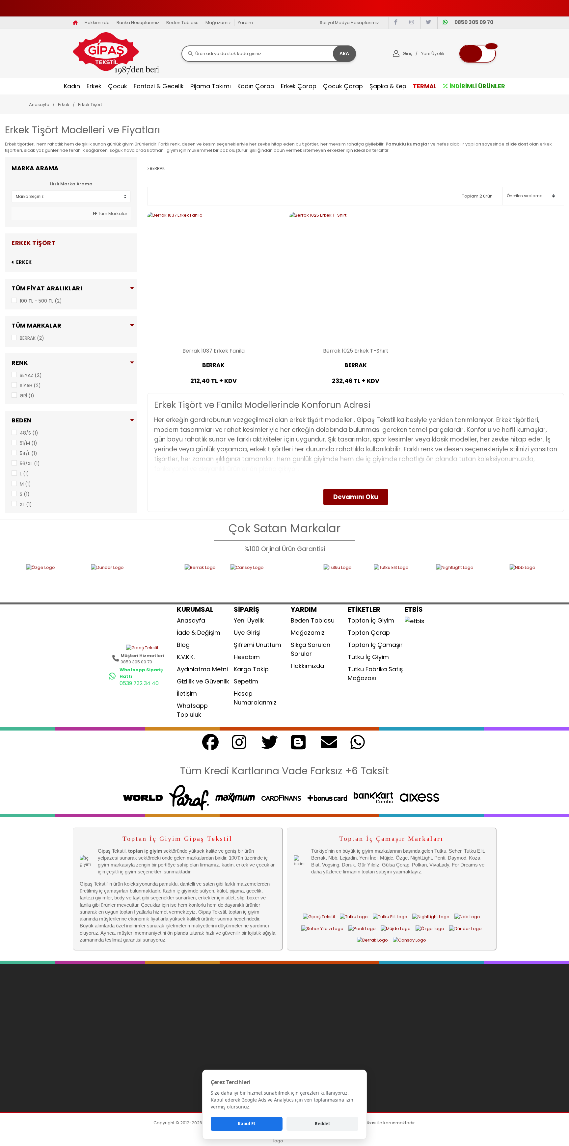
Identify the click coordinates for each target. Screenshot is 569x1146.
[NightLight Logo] (424, 579)
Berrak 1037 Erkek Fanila (213, 351)
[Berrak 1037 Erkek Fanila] (213, 278)
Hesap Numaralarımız (255, 697)
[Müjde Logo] (396, 928)
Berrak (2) (32, 338)
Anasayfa (191, 620)
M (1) (25, 484)
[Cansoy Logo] (228, 579)
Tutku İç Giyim (368, 657)
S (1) (25, 494)
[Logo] (116, 53)
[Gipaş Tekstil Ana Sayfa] (319, 917)
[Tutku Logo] (299, 579)
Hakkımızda (97, 22)
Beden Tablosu (182, 22)
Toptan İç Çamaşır (375, 645)
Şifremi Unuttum (257, 645)
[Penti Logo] (362, 928)
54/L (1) (28, 453)
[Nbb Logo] (501, 579)
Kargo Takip (251, 669)
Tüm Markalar (112, 213)
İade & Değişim (198, 632)
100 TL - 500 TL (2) (41, 301)
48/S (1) (29, 433)
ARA (344, 53)
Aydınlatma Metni (202, 669)
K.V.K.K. (186, 657)
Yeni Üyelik (249, 620)
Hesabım (247, 657)
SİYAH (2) (30, 385)
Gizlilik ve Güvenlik (203, 681)
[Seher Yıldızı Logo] (322, 928)
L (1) (24, 473)
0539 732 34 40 (139, 683)
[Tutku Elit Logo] (355, 579)
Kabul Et (247, 1124)
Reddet (322, 1124)
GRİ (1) (27, 395)
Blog (183, 645)
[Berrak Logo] (158, 579)
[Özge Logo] (430, 928)
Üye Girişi (247, 632)
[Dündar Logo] (89, 579)
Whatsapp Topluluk (192, 710)
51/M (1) (28, 443)
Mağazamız (218, 22)
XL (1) (26, 504)
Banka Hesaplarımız (138, 22)
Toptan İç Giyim (371, 620)
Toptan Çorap (369, 632)
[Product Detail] (213, 392)
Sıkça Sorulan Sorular (310, 649)
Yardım (245, 22)
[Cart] (477, 54)
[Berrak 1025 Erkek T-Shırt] (355, 278)
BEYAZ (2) (31, 375)
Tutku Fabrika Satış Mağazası (375, 673)
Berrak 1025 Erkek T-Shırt (356, 351)
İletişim (187, 693)
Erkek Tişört (90, 104)
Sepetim (246, 681)
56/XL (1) (30, 463)
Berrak (213, 365)
